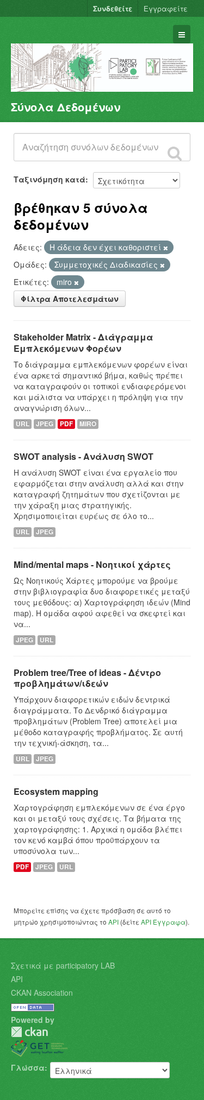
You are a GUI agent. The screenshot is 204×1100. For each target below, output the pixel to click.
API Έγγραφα (163, 921)
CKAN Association (42, 992)
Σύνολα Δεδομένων (65, 107)
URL (22, 423)
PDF (66, 423)
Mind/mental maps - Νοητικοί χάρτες (92, 564)
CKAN (29, 1032)
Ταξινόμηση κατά (49, 179)
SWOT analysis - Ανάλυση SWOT (83, 456)
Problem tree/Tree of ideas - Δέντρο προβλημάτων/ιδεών (87, 678)
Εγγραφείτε (166, 8)
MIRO (87, 423)
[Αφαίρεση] (165, 247)
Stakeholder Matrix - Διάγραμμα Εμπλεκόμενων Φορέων (83, 343)
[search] (174, 153)
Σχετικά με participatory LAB (63, 965)
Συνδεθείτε (112, 8)
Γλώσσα (28, 1067)
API (113, 921)
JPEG (44, 423)
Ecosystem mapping (56, 791)
